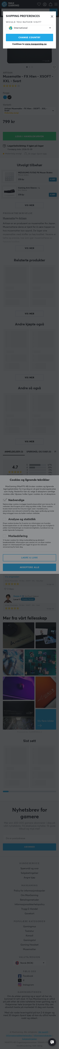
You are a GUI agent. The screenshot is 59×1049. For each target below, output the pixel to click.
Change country (29, 38)
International (20, 28)
